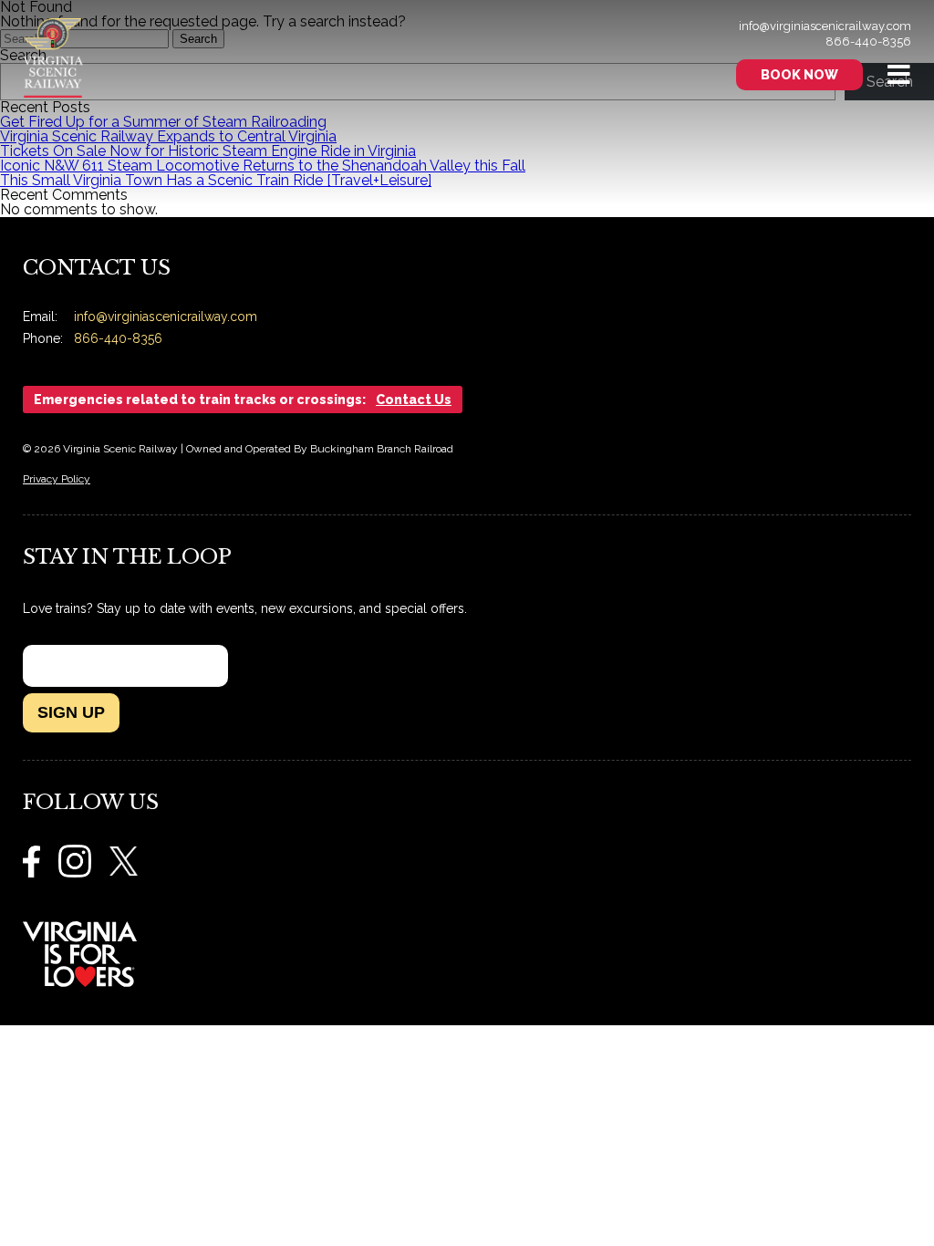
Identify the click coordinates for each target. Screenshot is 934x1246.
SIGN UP (71, 712)
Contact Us (413, 399)
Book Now (799, 74)
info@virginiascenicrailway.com (825, 26)
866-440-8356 (868, 41)
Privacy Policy (56, 478)
